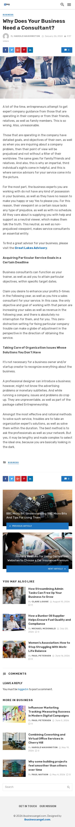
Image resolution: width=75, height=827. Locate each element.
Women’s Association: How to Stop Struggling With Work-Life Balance (49, 646)
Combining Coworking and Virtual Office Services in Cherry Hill (46, 738)
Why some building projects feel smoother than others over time (47, 765)
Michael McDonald (44, 628)
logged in (23, 689)
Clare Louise (40, 601)
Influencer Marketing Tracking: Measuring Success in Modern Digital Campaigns (49, 711)
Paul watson (40, 774)
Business (8, 15)
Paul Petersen (41, 655)
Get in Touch (28, 806)
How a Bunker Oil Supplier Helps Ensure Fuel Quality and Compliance (49, 619)
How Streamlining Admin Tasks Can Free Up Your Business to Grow (45, 592)
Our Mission (48, 806)
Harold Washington (27, 36)
